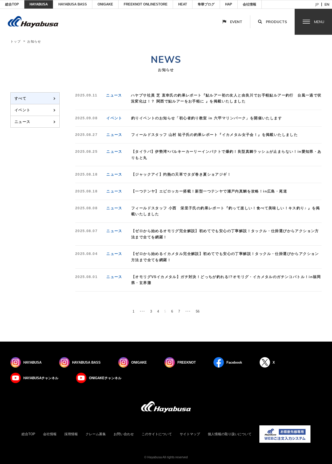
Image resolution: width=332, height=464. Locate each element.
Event (236, 21)
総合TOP (12, 4)
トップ (15, 41)
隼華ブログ (206, 4)
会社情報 (249, 4)
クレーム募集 (96, 434)
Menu (319, 21)
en (326, 4)
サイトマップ (190, 434)
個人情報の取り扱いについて (230, 434)
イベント (23, 110)
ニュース (23, 122)
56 (197, 311)
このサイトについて (157, 434)
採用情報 (71, 434)
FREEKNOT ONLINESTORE (146, 4)
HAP (228, 4)
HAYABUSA (39, 4)
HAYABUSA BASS (72, 4)
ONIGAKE (105, 4)
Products (276, 21)
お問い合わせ (124, 434)
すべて (20, 98)
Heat (182, 4)
